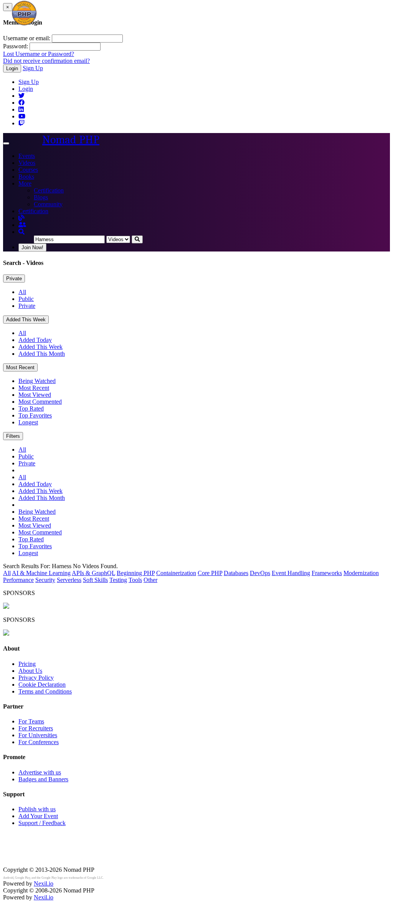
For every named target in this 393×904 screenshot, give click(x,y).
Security (45, 580)
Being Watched (37, 381)
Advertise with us (39, 772)
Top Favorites (35, 415)
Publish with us (37, 809)
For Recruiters (35, 728)
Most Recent (20, 367)
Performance (18, 580)
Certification (49, 190)
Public (26, 299)
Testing (118, 580)
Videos (26, 162)
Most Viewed (34, 394)
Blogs (41, 197)
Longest (28, 422)
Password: (15, 46)
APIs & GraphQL (93, 573)
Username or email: (26, 38)
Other (150, 580)
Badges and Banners (43, 779)
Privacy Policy (36, 677)
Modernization (361, 573)
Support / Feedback (42, 823)
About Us (30, 670)
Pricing (27, 664)
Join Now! (32, 247)
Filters (13, 436)
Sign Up (33, 68)
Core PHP (210, 573)
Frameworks (327, 573)
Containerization (176, 573)
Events (26, 156)
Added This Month (41, 353)
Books (26, 176)
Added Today (35, 340)
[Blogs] (21, 218)
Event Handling (291, 573)
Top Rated (31, 408)
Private (14, 278)
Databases (236, 573)
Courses (28, 169)
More (24, 183)
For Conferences (38, 742)
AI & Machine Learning (41, 573)
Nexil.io (43, 883)
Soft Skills (95, 580)
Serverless (69, 580)
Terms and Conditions (45, 691)
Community (48, 204)
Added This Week (26, 319)
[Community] (22, 225)
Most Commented (40, 401)
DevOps (260, 573)
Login (12, 68)
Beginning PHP (136, 573)
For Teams (31, 721)
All (22, 292)
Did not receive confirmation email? (46, 61)
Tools (135, 580)
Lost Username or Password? (38, 54)
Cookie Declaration (42, 684)
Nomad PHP (70, 139)
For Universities (37, 735)
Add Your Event (38, 816)
